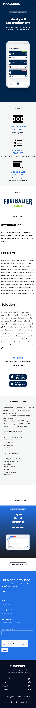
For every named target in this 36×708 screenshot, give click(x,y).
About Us (7, 679)
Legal (5, 686)
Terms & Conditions (23, 697)
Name (3, 591)
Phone (6, 610)
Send (5, 650)
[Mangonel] (11, 4)
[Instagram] (29, 687)
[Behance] (29, 691)
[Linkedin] (29, 680)
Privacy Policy (10, 697)
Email (3, 600)
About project (6, 619)
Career (6, 682)
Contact (6, 689)
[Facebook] (29, 684)
